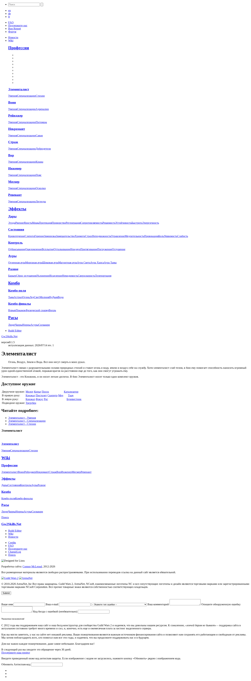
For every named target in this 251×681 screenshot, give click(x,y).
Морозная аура (33, 262)
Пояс (38, 175)
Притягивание (88, 249)
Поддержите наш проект (15, 652)
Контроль (15, 242)
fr (9, 16)
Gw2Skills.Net (9, 336)
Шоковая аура (50, 262)
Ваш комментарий (159, 604)
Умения (12, 95)
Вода (61, 297)
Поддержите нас (17, 25)
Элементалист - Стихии (22, 423)
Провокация (151, 236)
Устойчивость (123, 222)
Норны (26, 324)
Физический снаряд (37, 310)
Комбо (14, 283)
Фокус (39, 399)
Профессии (18, 48)
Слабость (182, 236)
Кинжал (30, 395)
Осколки (41, 188)
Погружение (104, 249)
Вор (11, 155)
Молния (44, 297)
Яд (50, 297)
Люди (11, 324)
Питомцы (41, 122)
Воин (12, 102)
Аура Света (83, 262)
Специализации (26, 95)
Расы (13, 317)
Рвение (19, 222)
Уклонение (43, 275)
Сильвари (44, 324)
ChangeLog (14, 551)
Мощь (35, 222)
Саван (39, 135)
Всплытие (48, 249)
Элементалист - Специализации (27, 420)
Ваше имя (7, 604)
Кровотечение (16, 236)
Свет (37, 297)
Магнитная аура (67, 262)
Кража (39, 161)
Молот (29, 391)
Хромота (80, 236)
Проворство (59, 222)
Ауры (12, 256)
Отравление (118, 236)
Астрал (18, 297)
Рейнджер (15, 115)
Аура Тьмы (110, 262)
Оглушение (118, 249)
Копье (37, 391)
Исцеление (55, 275)
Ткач (70, 395)
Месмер (13, 182)
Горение (39, 236)
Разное (13, 269)
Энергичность (150, 222)
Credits (12, 542)
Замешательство (65, 236)
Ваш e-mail (52, 604)
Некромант (16, 129)
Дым (55, 297)
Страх (88, 236)
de (9, 13)
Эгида (11, 222)
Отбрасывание (16, 249)
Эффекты (17, 209)
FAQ (11, 22)
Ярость (28, 222)
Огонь (26, 297)
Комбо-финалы (19, 303)
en (9, 10)
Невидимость (70, 275)
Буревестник (74, 399)
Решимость (108, 222)
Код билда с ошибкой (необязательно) (55, 611)
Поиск (5, 517)
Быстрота (136, 222)
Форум (12, 31)
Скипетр (52, 395)
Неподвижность (101, 236)
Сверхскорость (86, 275)
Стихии (40, 95)
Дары (12, 216)
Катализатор (71, 391)
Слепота (29, 236)
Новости (13, 37)
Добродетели (43, 148)
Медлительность (134, 236)
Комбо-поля (17, 290)
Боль (161, 236)
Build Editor (15, 330)
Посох (45, 391)
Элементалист (18, 89)
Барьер (12, 275)
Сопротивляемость (91, 222)
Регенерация (73, 222)
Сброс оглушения (26, 275)
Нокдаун (75, 249)
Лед (32, 297)
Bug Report (14, 28)
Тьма (11, 297)
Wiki (10, 40)
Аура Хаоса (97, 262)
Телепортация (103, 275)
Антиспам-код (22, 664)
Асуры (34, 324)
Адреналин (42, 109)
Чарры (18, 324)
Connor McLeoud (32, 566)
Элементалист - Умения (22, 417)
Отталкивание (62, 249)
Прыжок (21, 310)
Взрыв (12, 310)
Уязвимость (170, 236)
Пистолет (41, 395)
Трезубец (31, 402)
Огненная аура (16, 262)
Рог (46, 399)
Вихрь (52, 310)
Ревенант (15, 195)
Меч (60, 395)
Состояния (16, 229)
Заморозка (50, 236)
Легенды (41, 201)
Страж (13, 142)
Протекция (45, 222)
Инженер (15, 168)
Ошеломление (33, 249)
